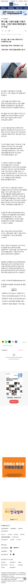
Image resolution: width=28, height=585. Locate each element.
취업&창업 (11, 8)
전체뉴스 (3, 8)
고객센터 (12, 539)
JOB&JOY (5, 18)
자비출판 (13, 1)
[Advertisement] (14, 431)
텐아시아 (12, 565)
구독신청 (9, 534)
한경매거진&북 (4, 1)
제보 (17, 1)
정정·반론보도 (4, 539)
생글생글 (20, 565)
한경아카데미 (4, 565)
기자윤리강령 (15, 537)
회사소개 (3, 534)
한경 (4, 528)
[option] (14, 13)
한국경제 (3, 562)
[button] (25, 1)
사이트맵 (18, 539)
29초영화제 (12, 567)
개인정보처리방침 (5, 537)
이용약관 (22, 534)
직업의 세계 (19, 8)
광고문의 (16, 534)
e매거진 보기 (14, 401)
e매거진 (21, 1)
